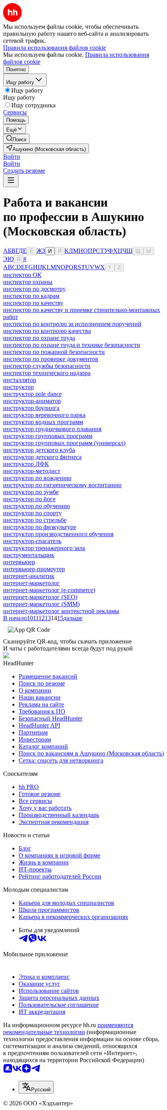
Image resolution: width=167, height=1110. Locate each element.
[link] (16, 139)
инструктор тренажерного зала (44, 548)
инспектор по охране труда (39, 338)
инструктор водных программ (43, 422)
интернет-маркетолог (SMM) (41, 604)
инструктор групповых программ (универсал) (64, 443)
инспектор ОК (22, 275)
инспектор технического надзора (46, 373)
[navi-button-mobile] (11, 180)
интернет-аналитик (28, 576)
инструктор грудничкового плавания (52, 429)
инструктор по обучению (36, 506)
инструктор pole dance (32, 394)
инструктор (18, 387)
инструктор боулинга (31, 408)
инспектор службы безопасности (46, 366)
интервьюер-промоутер (34, 569)
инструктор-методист (31, 471)
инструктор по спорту (32, 513)
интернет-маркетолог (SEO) (40, 597)
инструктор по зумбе (31, 492)
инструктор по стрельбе (34, 520)
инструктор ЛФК (26, 464)
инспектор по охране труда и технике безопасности (71, 345)
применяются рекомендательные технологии (68, 1028)
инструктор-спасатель (32, 541)
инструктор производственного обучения (58, 534)
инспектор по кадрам (31, 296)
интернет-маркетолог (31, 583)
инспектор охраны (27, 282)
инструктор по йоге (29, 499)
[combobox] (36, 1087)
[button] (11, 156)
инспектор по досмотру (34, 289)
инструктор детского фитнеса (42, 457)
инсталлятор (19, 380)
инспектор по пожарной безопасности (54, 352)
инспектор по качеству (33, 303)
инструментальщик (28, 555)
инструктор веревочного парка (44, 415)
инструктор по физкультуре (39, 527)
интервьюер (19, 562)
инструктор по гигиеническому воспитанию (62, 485)
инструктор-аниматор (32, 401)
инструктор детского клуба (39, 450)
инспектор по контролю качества (47, 331)
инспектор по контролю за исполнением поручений (72, 324)
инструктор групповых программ (47, 436)
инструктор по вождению (37, 478)
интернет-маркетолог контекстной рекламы (61, 611)
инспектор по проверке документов (50, 359)
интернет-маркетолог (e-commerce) (49, 590)
